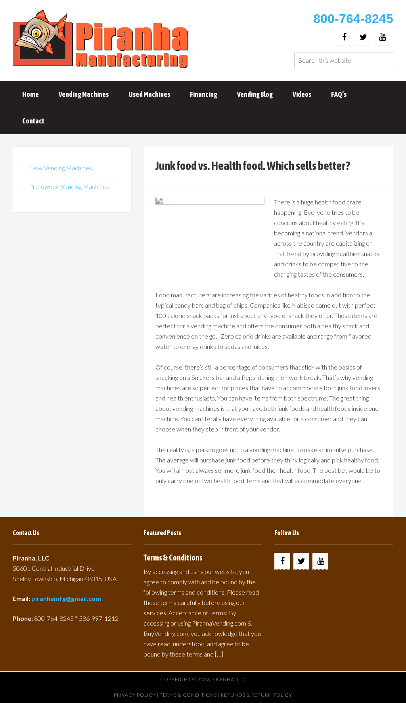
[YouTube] (382, 37)
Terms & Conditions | (190, 695)
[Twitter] (363, 37)
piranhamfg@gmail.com (66, 598)
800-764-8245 (353, 19)
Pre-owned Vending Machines (69, 186)
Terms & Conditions (173, 557)
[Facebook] (344, 37)
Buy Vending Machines (102, 39)
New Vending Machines (60, 167)
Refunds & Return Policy (256, 695)
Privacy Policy (135, 695)
